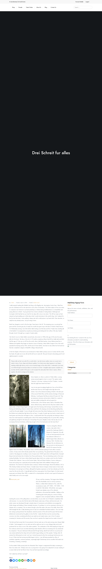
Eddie (12, 302)
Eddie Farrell (36, 302)
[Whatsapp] (19, 560)
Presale (20, 7)
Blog (46, 7)
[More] (34, 560)
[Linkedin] (28, 560)
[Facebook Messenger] (13, 560)
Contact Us (53, 7)
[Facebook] (10, 560)
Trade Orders (29, 7)
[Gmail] (25, 560)
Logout (87, 2)
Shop (13, 7)
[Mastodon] (31, 560)
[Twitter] (16, 560)
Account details (79, 2)
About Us (38, 7)
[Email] (22, 560)
